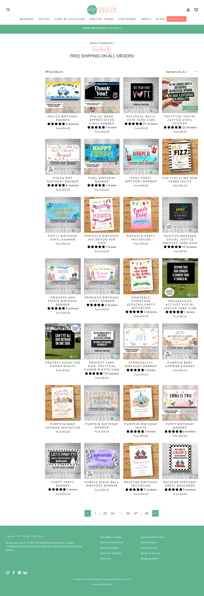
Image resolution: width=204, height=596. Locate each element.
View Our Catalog (111, 553)
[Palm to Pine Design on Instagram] (8, 572)
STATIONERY (127, 19)
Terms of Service (151, 553)
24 (113, 513)
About (146, 19)
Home (93, 42)
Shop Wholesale (109, 547)
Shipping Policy (150, 558)
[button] (56, 124)
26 (128, 513)
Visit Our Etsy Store (111, 542)
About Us (105, 558)
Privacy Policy (149, 547)
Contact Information (153, 536)
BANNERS (27, 19)
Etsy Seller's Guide (111, 536)
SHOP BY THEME (101, 19)
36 (146, 513)
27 (136, 513)
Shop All (176, 19)
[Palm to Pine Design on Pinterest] (19, 572)
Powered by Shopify (102, 584)
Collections (106, 42)
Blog (160, 19)
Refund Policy (149, 542)
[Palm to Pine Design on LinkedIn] (25, 572)
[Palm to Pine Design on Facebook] (13, 572)
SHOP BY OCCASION (70, 19)
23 (105, 513)
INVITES (44, 19)
